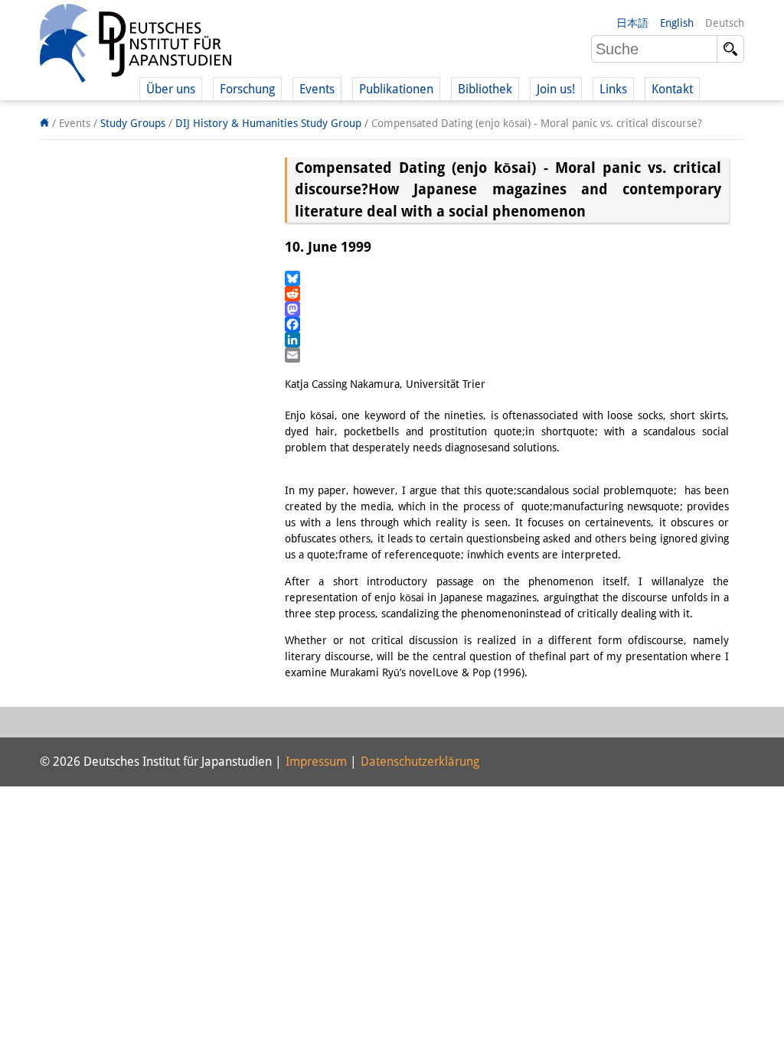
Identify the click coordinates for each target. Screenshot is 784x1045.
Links (613, 89)
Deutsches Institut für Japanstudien (135, 46)
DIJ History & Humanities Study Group (268, 123)
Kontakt (672, 89)
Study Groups (132, 123)
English (677, 23)
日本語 (632, 23)
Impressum (316, 761)
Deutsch (724, 23)
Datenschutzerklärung (420, 761)
